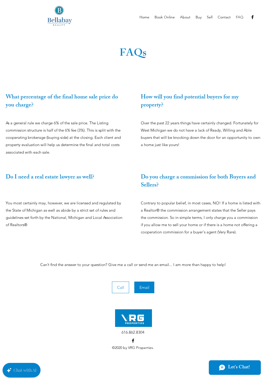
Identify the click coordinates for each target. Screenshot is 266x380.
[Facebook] (252, 17)
